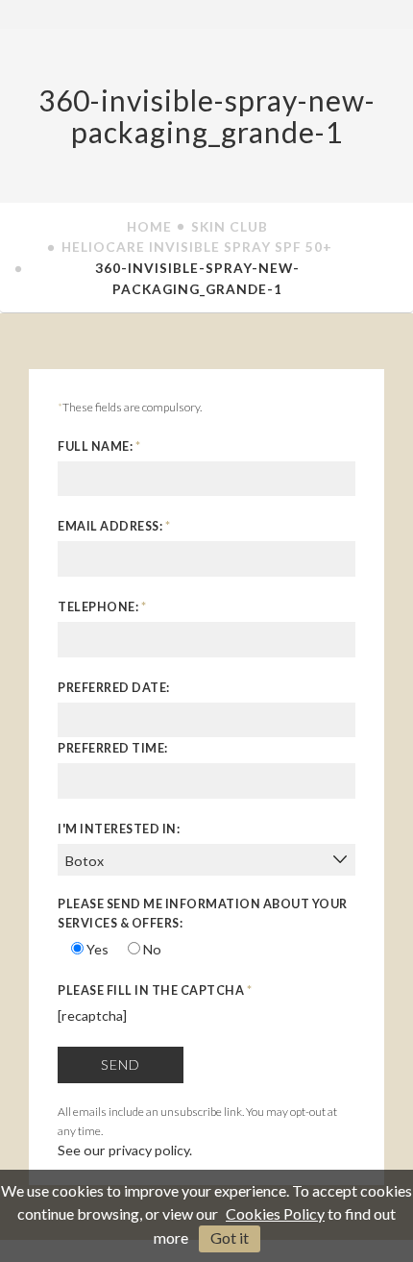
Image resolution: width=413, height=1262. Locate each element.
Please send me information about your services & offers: (203, 913)
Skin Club (229, 226)
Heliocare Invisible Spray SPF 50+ (196, 246)
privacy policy (149, 1150)
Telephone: (102, 607)
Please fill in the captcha (155, 990)
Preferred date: (114, 687)
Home (149, 226)
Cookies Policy (275, 1213)
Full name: (99, 446)
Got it (229, 1237)
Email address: (114, 526)
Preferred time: (113, 748)
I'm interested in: (119, 829)
